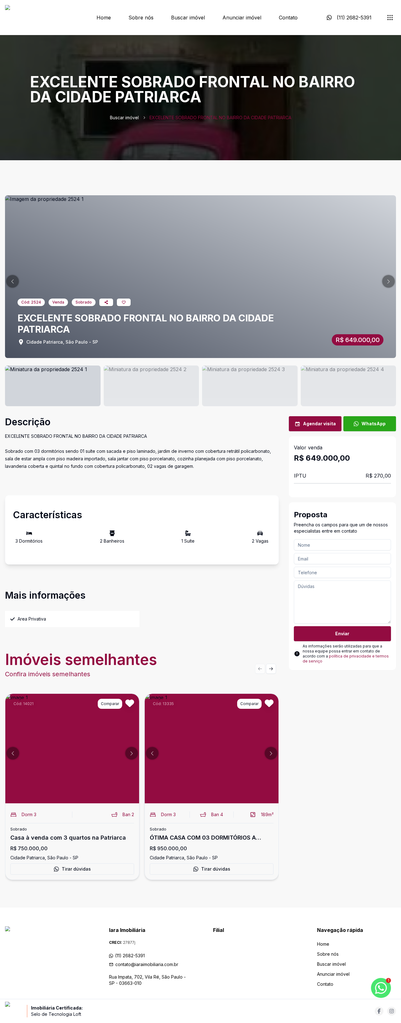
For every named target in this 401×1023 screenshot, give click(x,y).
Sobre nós (141, 17)
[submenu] (390, 17)
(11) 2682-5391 (130, 955)
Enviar (342, 633)
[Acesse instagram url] (391, 1011)
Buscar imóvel (188, 17)
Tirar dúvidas (76, 869)
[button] (12, 281)
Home (103, 17)
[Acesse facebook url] (379, 1011)
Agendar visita (319, 423)
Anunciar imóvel (241, 17)
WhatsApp (374, 423)
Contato (288, 17)
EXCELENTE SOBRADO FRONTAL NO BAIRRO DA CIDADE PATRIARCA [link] (220, 117)
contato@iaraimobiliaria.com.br (146, 964)
